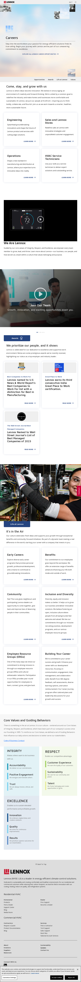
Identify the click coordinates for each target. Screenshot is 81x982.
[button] (79, 491)
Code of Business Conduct (14, 740)
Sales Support (45, 931)
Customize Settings (9, 977)
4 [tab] (42, 332)
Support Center (9, 907)
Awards (50, 80)
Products (7, 902)
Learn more (35, 973)
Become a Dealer (46, 905)
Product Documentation (12, 928)
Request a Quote (9, 926)
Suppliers (7, 950)
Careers (43, 948)
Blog (5, 910)
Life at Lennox (62, 80)
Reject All (71, 977)
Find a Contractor (46, 926)
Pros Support (44, 902)
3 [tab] (40, 332)
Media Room (8, 912)
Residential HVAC (12, 894)
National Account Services (49, 936)
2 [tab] (38, 332)
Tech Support (45, 928)
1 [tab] (37, 332)
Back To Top (41, 864)
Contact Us (44, 950)
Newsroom (7, 953)
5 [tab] (43, 332)
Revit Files (43, 933)
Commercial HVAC (13, 917)
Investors (7, 948)
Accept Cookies (57, 977)
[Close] (77, 969)
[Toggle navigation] (75, 2)
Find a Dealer (8, 905)
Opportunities (39, 80)
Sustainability (45, 945)
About (6, 945)
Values (73, 80)
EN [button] (70, 2)
